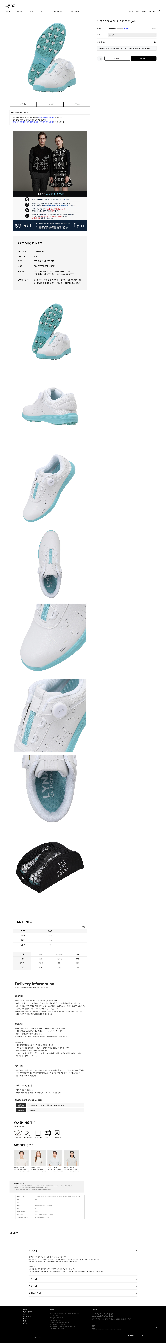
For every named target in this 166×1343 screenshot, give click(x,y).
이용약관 (24, 1314)
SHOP (8, 11)
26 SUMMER (74, 11)
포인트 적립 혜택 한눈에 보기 (110, 48)
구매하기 (143, 58)
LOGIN (131, 11)
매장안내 (24, 1321)
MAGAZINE (58, 11)
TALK (156, 1327)
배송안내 (33, 1250)
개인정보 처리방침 (27, 1312)
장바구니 (117, 58)
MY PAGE (152, 11)
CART (144, 11)
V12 (31, 11)
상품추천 (76, 104)
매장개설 (24, 1318)
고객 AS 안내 (35, 1293)
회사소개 (24, 1309)
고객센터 (24, 1323)
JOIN (137, 11)
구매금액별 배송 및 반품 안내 (139, 48)
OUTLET (43, 11)
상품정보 (23, 104)
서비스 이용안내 (26, 1316)
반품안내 (33, 1286)
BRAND (20, 11)
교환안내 (33, 1279)
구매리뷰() (50, 104)
